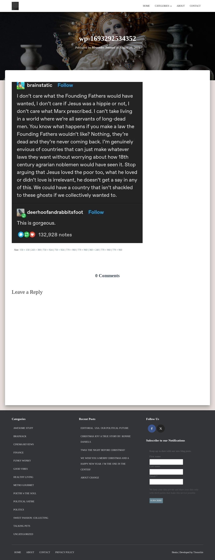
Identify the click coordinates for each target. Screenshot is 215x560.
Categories (162, 6)
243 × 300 (36, 250)
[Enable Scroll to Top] (208, 553)
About (181, 6)
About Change (90, 477)
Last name (154, 466)
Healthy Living (23, 477)
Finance (18, 452)
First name (155, 456)
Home (146, 6)
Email (153, 476)
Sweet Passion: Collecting (30, 518)
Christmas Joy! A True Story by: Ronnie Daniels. (106, 439)
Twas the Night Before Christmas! (103, 450)
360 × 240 (94, 250)
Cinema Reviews (23, 444)
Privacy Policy (64, 552)
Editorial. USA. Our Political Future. (105, 428)
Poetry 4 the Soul (24, 493)
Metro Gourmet (23, 485)
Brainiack (19, 436)
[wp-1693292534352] (77, 162)
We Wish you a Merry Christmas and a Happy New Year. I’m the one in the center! (105, 464)
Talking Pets (21, 526)
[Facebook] (152, 429)
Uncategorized (23, 534)
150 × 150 (24, 250)
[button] (171, 6)
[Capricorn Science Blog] (15, 6)
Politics (18, 509)
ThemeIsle (198, 552)
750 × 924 (48, 250)
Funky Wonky (22, 460)
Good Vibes (20, 469)
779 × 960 (71, 250)
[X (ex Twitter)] (161, 429)
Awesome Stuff (23, 428)
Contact (195, 6)
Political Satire (23, 501)
